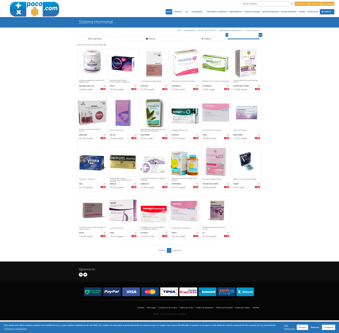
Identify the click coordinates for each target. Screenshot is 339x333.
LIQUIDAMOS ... (198, 12)
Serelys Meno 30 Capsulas (181, 228)
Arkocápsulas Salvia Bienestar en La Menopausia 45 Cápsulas (153, 130)
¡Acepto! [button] (302, 327)
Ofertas (177, 12)
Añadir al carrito (93, 95)
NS (203, 233)
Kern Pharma (238, 135)
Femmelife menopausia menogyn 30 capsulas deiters (92, 228)
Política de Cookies (242, 308)
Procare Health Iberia (241, 86)
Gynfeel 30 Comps (116, 228)
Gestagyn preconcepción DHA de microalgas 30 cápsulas (153, 228)
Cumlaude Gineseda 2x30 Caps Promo (90, 130)
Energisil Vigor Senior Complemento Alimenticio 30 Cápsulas (120, 179)
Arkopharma (145, 135)
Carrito (327, 12)
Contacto (140, 308)
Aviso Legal (151, 308)
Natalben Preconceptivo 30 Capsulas (215, 81)
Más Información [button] (289, 327)
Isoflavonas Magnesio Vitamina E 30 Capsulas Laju (91, 81)
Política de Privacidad (224, 308)
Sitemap (256, 308)
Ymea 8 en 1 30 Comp (87, 179)
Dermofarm (83, 135)
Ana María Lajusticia (86, 86)
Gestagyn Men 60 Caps (180, 130)
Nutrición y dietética (207, 30)
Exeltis (112, 86)
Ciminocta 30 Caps (239, 130)
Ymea (80, 184)
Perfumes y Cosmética (217, 12)
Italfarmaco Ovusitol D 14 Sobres (183, 81)
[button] (151, 38)
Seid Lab (112, 135)
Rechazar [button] (315, 327)
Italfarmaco (176, 86)
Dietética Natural (270, 12)
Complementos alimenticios (230, 30)
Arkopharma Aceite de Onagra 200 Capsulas (184, 179)
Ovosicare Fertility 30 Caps (212, 179)
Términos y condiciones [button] (15, 329)
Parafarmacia (235, 12)
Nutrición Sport (288, 12)
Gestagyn (175, 135)
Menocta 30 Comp (116, 130)
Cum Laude (144, 86)
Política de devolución (204, 308)
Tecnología (312, 12)
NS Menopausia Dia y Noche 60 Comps (213, 228)
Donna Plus (145, 184)
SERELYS (174, 233)
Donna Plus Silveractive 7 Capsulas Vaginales (153, 179)
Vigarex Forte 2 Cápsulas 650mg (244, 179)
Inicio (169, 12)
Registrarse (316, 4)
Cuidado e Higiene (252, 12)
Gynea (204, 135)
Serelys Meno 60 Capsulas (211, 130)
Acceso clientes (302, 4)
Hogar (302, 12)
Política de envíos (186, 308)
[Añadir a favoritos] (104, 86)
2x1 (186, 12)
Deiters (81, 233)
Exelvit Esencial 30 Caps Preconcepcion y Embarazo (120, 81)
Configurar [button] (328, 327)
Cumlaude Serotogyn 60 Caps (151, 81)
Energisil (113, 184)
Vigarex (236, 184)
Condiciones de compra (167, 308)
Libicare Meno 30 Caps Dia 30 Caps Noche (245, 81)
